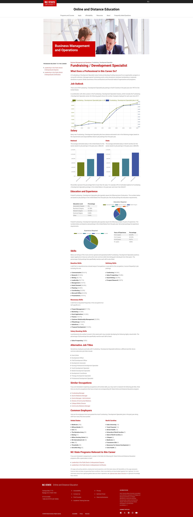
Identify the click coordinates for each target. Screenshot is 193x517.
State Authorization (102, 497)
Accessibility (77, 490)
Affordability (89, 15)
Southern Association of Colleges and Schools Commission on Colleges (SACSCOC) (130, 496)
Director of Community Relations (81, 401)
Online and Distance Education (96, 9)
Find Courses (77, 497)
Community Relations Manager (81, 406)
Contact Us (76, 494)
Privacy (99, 490)
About (108, 15)
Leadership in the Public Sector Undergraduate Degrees (88, 462)
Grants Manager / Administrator (81, 398)
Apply (79, 15)
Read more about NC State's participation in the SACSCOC (128, 503)
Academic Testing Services (81, 500)
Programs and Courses (67, 15)
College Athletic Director (79, 403)
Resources (100, 15)
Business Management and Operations (81, 62)
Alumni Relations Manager (79, 395)
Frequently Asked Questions (122, 15)
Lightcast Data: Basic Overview (118, 473)
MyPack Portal (101, 494)
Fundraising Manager (78, 393)
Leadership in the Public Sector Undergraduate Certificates (89, 465)
